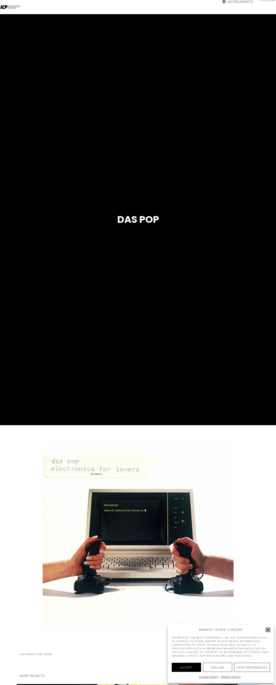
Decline (217, 667)
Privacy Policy (231, 677)
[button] (268, 630)
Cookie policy (209, 677)
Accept (186, 667)
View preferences (252, 667)
